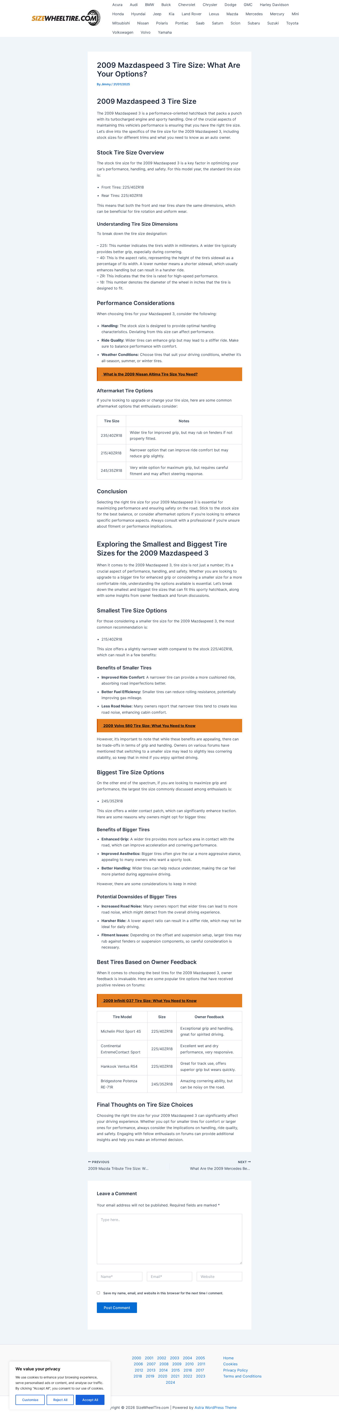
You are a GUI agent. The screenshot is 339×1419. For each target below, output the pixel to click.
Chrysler (210, 4)
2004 (187, 1358)
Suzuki (273, 23)
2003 (174, 1358)
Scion (235, 23)
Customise (30, 1400)
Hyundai (138, 14)
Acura (117, 4)
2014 (163, 1370)
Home (228, 1358)
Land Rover (192, 14)
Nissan (143, 23)
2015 (175, 1370)
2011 (201, 1364)
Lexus (214, 14)
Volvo (146, 32)
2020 (162, 1376)
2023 (200, 1376)
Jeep (157, 14)
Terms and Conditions (242, 1376)
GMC (248, 4)
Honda (118, 14)
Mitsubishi (121, 23)
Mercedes (254, 14)
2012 (139, 1370)
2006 (138, 1364)
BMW (149, 4)
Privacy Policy (235, 1370)
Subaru (254, 23)
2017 (200, 1370)
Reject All (60, 1400)
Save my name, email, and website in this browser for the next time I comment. (163, 1293)
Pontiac (181, 23)
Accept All (90, 1400)
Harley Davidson (274, 4)
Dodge (230, 4)
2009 (176, 1364)
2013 (151, 1370)
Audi (134, 4)
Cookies (230, 1364)
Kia (171, 14)
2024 (170, 1382)
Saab (200, 23)
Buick (166, 4)
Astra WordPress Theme (216, 1407)
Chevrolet (186, 4)
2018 (138, 1376)
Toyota (292, 23)
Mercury (277, 14)
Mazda (232, 14)
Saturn (217, 23)
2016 (188, 1370)
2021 (175, 1376)
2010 (189, 1364)
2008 (164, 1364)
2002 (161, 1358)
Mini (295, 14)
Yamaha (165, 32)
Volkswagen (122, 32)
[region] (60, 1385)
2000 (136, 1358)
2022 (187, 1376)
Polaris (162, 23)
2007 (151, 1364)
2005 (200, 1358)
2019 (150, 1376)
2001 (149, 1358)
